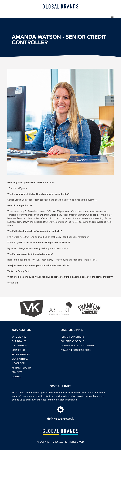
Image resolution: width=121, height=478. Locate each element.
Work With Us (20, 358)
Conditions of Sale (72, 341)
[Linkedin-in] (60, 409)
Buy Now (17, 372)
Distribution (19, 345)
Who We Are (19, 336)
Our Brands (19, 341)
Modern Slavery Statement (77, 345)
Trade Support (21, 354)
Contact (17, 376)
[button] (112, 16)
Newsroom (18, 363)
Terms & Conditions (72, 336)
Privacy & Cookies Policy (75, 350)
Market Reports (22, 367)
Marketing (18, 350)
